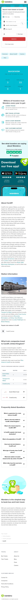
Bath (22, 262)
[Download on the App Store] (6, 173)
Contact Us (4, 577)
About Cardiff (13, 54)
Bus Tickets (4, 556)
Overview (5, 54)
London (6, 260)
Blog (15, 559)
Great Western (18, 318)
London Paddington (18, 319)
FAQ (5, 57)
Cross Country (22, 314)
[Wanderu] (7, 2)
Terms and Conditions (7, 583)
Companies (4, 580)
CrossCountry (6, 383)
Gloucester (17, 316)
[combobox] (14, 21)
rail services (11, 258)
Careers (16, 565)
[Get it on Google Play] (20, 173)
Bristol (19, 262)
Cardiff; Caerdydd (7, 538)
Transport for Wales (6, 312)
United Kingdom (6, 536)
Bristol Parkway (5, 321)
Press (15, 562)
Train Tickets (4, 533)
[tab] (7, 18)
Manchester (4, 264)
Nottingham (11, 264)
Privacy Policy (5, 587)
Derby (12, 318)
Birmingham (4, 318)
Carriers (22, 54)
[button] (25, 2)
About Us (16, 556)
